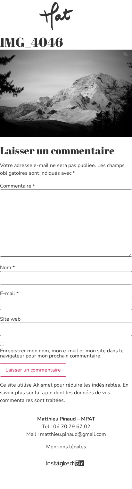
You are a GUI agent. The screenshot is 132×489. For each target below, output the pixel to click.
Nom (7, 267)
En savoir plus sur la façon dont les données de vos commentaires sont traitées (64, 392)
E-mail (9, 293)
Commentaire (17, 185)
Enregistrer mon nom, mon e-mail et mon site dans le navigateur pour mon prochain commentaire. (62, 353)
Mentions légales (66, 446)
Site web (10, 319)
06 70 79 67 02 (71, 426)
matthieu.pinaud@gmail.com (73, 434)
